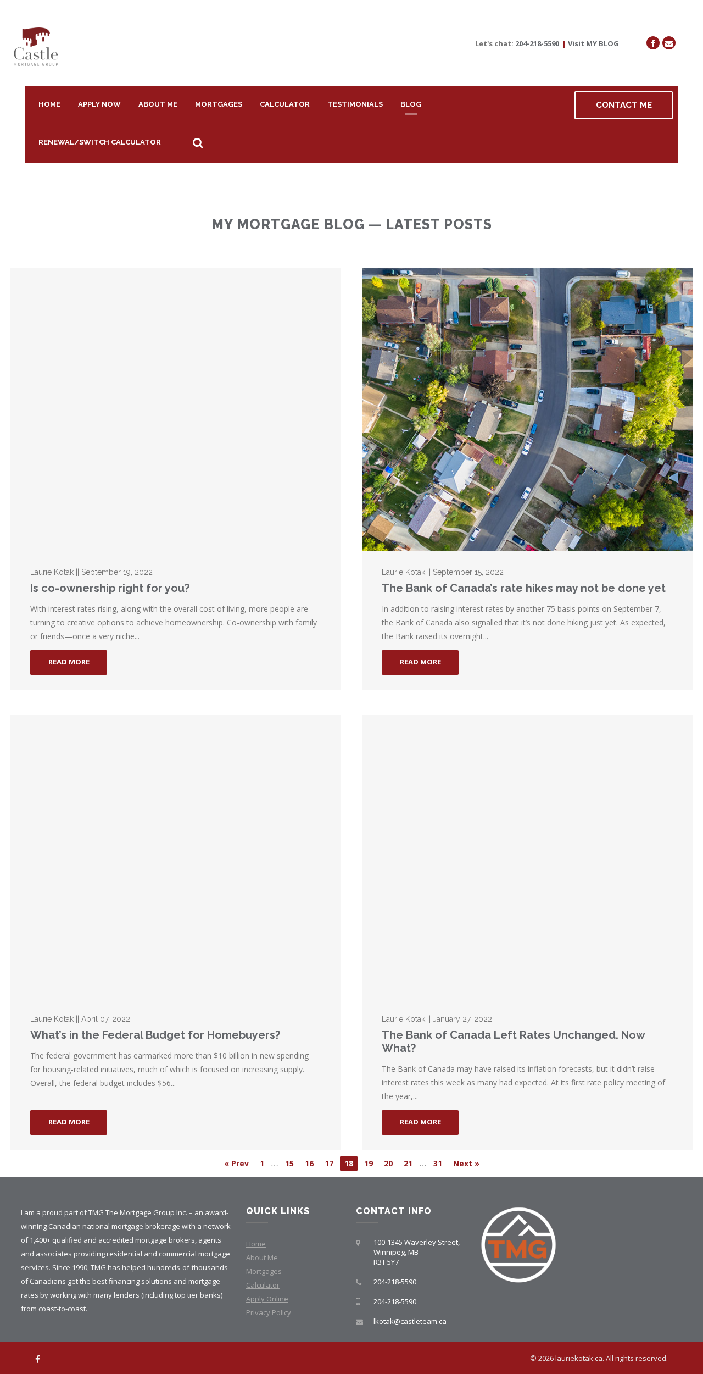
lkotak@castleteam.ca (410, 1321)
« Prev (236, 1163)
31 (437, 1163)
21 (408, 1163)
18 (348, 1163)
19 (368, 1163)
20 (388, 1163)
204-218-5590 (537, 43)
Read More (69, 662)
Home (49, 104)
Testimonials (355, 104)
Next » (466, 1163)
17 (329, 1163)
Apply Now (99, 104)
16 (309, 1163)
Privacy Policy (268, 1312)
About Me (157, 104)
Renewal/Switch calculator (99, 142)
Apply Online (267, 1299)
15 (289, 1163)
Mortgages (218, 104)
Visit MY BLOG (593, 43)
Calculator (285, 104)
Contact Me (624, 105)
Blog (410, 104)
